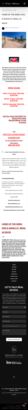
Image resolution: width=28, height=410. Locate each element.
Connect (14, 281)
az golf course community (15, 241)
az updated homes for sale (13, 253)
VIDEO (4, 244)
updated (8, 255)
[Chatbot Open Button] (23, 405)
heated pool (18, 249)
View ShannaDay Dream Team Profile (14, 210)
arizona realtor (11, 248)
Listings (14, 267)
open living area (10, 244)
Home (14, 264)
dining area (17, 240)
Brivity (13, 406)
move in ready (13, 246)
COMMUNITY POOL (7, 240)
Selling (14, 271)
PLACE (16, 390)
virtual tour (11, 249)
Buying (14, 269)
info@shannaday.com (14, 200)
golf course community (18, 243)
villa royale (9, 243)
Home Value (14, 276)
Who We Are (14, 278)
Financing (14, 274)
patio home (18, 248)
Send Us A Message (14, 339)
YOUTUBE (5, 249)
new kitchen (19, 254)
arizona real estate (18, 252)
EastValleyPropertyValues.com (14, 207)
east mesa (5, 241)
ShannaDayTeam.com (14, 203)
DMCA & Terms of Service (15, 408)
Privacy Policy (5, 408)
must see (22, 240)
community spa (8, 252)
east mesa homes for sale (14, 251)
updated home (15, 255)
